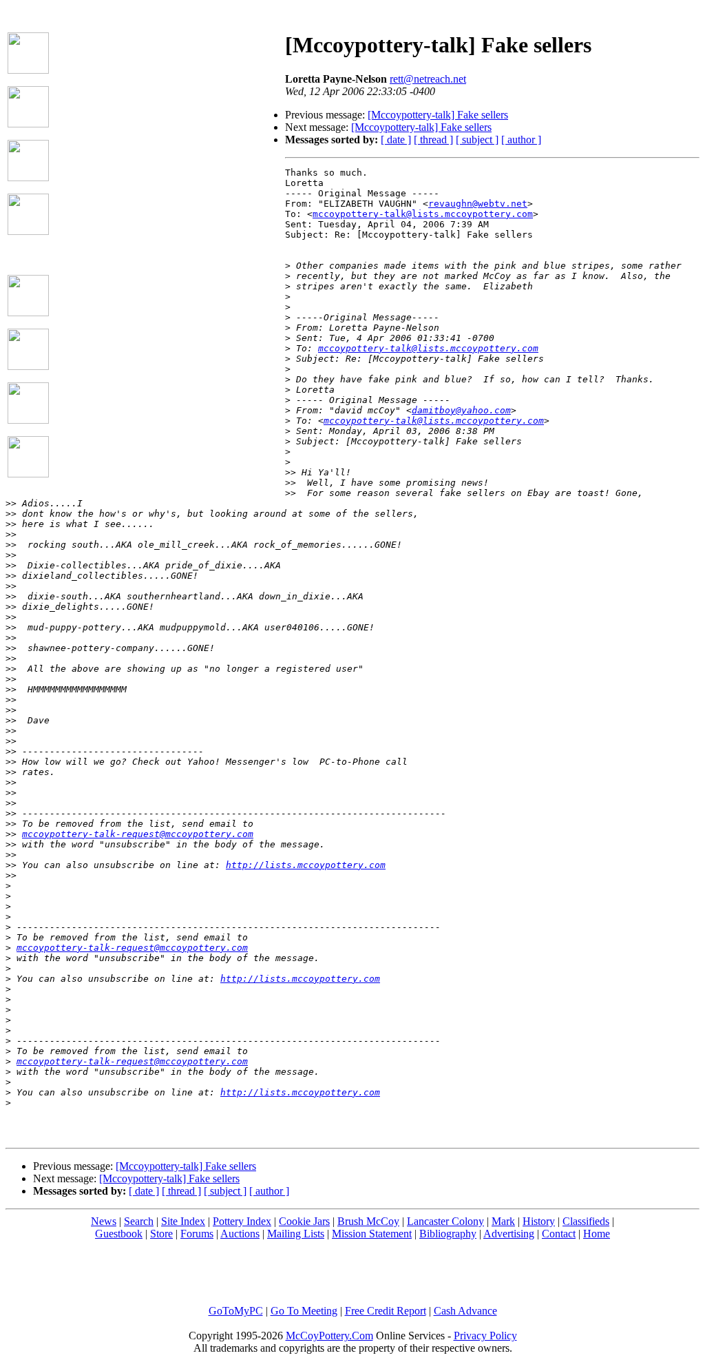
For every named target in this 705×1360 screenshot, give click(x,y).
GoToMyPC (236, 1311)
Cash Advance (465, 1311)
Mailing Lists (295, 1233)
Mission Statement (372, 1233)
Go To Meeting (304, 1311)
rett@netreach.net (428, 79)
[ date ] (396, 139)
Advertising (508, 1233)
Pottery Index (242, 1221)
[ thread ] (433, 139)
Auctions (240, 1233)
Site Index (183, 1221)
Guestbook (119, 1233)
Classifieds (585, 1221)
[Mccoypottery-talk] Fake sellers (438, 115)
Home (596, 1233)
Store (161, 1233)
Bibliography (447, 1233)
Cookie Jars (304, 1221)
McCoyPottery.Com (329, 1335)
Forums (196, 1233)
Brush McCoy (368, 1221)
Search (139, 1221)
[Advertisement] (167, 104)
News (103, 1221)
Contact (559, 1233)
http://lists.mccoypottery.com (306, 865)
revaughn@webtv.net (477, 203)
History (539, 1221)
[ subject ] (477, 139)
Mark (503, 1221)
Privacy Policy (485, 1335)
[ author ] (521, 139)
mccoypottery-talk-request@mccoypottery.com (137, 834)
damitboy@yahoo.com (461, 410)
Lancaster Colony (445, 1221)
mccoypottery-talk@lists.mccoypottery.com (423, 214)
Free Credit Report (385, 1311)
